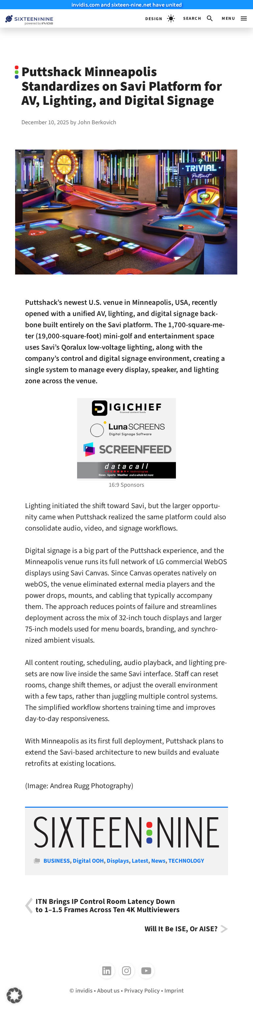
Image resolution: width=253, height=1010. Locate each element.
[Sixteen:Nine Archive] (126, 845)
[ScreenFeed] (126, 449)
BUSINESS (56, 860)
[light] (160, 18)
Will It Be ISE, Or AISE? (181, 929)
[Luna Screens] (126, 429)
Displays (118, 860)
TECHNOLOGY (186, 860)
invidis (84, 990)
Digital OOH (88, 860)
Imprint (173, 990)
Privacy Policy (142, 990)
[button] (198, 18)
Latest (140, 860)
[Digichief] (126, 408)
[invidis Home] (26, 19)
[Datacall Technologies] (126, 470)
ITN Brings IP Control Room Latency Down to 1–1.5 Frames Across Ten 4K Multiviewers (108, 906)
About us (108, 990)
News (158, 860)
